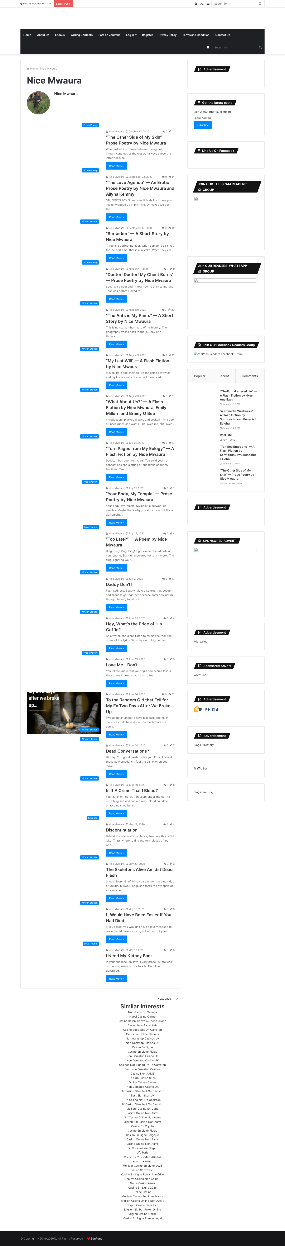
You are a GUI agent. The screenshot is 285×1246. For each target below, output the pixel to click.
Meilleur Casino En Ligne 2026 (142, 1165)
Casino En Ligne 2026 (142, 1187)
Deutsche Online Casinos (142, 1034)
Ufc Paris (142, 1152)
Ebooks (60, 35)
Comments (250, 376)
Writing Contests (82, 35)
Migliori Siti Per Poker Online (142, 1209)
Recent (223, 376)
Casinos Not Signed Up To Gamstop (142, 1064)
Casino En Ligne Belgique (142, 1135)
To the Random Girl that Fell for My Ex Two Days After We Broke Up (138, 705)
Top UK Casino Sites (142, 1078)
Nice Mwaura (66, 93)
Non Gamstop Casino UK (142, 1056)
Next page (164, 998)
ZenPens (96, 1238)
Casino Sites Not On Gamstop (142, 1029)
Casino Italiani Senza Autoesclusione (142, 1021)
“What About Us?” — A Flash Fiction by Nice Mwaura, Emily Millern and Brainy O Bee (136, 407)
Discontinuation (121, 830)
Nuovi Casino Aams (142, 1183)
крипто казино (142, 1161)
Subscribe (203, 125)
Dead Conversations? (127, 751)
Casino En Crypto (142, 1126)
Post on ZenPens (109, 35)
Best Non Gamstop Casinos (142, 1069)
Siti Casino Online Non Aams (142, 1117)
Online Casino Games (142, 1082)
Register (147, 35)
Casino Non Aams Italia (142, 1025)
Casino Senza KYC (142, 1170)
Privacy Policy (168, 35)
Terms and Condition (195, 35)
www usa (200, 675)
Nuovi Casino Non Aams (142, 1178)
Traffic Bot (200, 768)
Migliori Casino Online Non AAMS (142, 1200)
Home (27, 35)
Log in (130, 35)
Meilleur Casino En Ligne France (143, 1196)
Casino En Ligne (142, 1047)
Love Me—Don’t (122, 664)
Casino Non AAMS (142, 1073)
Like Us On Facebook (218, 151)
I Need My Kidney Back (129, 955)
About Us (43, 35)
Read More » (116, 165)
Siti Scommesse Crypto (142, 1148)
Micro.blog (201, 641)
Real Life (226, 435)
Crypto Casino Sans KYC (142, 1205)
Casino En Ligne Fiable (142, 1051)
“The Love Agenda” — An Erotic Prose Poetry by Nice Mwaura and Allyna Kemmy (140, 188)
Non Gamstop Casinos (142, 1012)
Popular (200, 376)
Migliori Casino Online (143, 1214)
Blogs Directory (204, 745)
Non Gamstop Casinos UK (142, 1038)
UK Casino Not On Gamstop (143, 1099)
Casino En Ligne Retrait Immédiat (142, 1174)
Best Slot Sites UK (142, 1095)
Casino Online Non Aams (142, 1113)
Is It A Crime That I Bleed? (132, 790)
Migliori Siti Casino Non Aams (142, 1121)
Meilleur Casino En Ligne (142, 1108)
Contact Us (222, 35)
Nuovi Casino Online (142, 1016)
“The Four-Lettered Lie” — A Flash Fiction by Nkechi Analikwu (238, 395)
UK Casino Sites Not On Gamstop (142, 1091)
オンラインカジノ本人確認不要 (142, 1157)
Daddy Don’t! (119, 584)
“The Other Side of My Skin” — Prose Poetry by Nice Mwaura (237, 474)
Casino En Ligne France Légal (142, 1218)
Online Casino (142, 1192)
